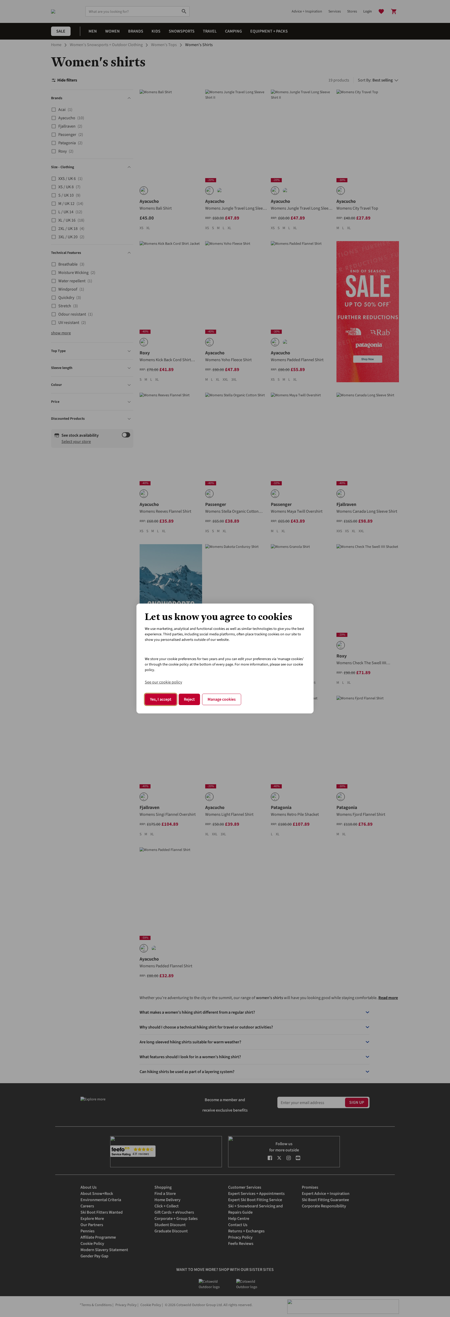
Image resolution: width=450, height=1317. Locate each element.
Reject (189, 699)
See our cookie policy (163, 682)
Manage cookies (222, 699)
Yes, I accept (160, 699)
